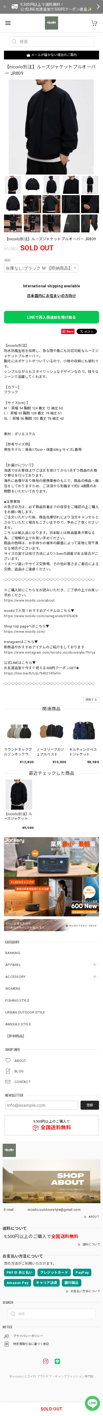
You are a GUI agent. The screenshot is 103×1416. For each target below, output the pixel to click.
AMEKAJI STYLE (18, 1024)
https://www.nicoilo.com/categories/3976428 (41, 616)
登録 (90, 1105)
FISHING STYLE (17, 1000)
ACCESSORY (15, 977)
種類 (7, 260)
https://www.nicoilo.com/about (29, 600)
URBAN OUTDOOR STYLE (25, 1012)
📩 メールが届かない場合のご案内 (51, 55)
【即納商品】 (15, 1036)
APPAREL (13, 965)
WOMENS (13, 989)
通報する (91, 699)
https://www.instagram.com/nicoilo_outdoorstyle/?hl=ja (49, 652)
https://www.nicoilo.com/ (24, 632)
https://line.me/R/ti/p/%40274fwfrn (32, 673)
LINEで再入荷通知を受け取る (51, 317)
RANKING (12, 953)
